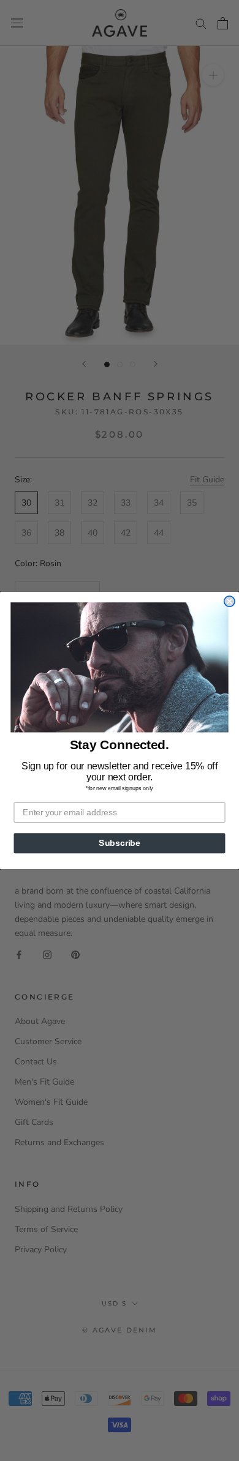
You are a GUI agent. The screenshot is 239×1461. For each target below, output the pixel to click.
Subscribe (119, 843)
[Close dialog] (229, 601)
